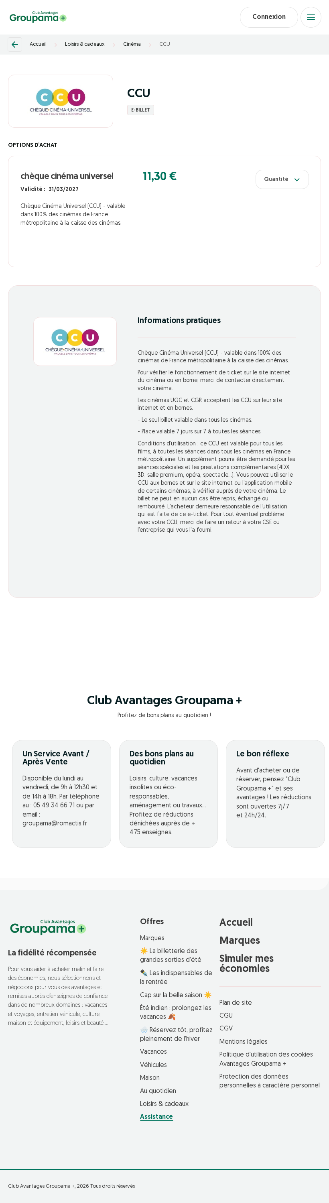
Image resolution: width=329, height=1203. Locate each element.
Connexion (269, 17)
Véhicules (153, 1065)
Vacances (153, 1052)
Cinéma (132, 44)
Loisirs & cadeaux (85, 44)
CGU (226, 1016)
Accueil (38, 44)
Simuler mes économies (246, 964)
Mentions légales (243, 1042)
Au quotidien (158, 1091)
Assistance (156, 1117)
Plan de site (235, 1003)
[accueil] (38, 17)
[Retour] (15, 44)
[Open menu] (311, 17)
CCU (164, 44)
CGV (226, 1029)
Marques (152, 938)
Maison (150, 1078)
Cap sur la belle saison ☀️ (176, 995)
